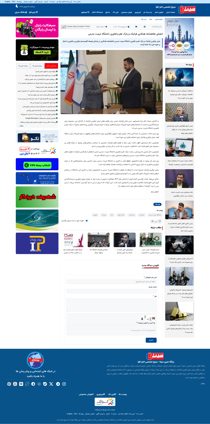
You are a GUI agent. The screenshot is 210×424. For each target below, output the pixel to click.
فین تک (115, 12)
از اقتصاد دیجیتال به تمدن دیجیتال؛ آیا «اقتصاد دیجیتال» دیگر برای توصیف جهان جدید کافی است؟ (180, 95)
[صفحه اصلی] (187, 9)
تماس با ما (77, 1)
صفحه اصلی (170, 12)
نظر (155, 296)
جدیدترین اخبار (51, 66)
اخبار (150, 19)
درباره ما (52, 1)
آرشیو (46, 1)
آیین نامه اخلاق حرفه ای (64, 1)
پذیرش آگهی (38, 1)
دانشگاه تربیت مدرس (155, 215)
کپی (63, 26)
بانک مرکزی (121, 215)
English (7, 1)
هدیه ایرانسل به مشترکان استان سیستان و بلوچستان (39, 106)
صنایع (107, 12)
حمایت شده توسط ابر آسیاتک (105, 409)
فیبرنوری (138, 12)
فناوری (95, 215)
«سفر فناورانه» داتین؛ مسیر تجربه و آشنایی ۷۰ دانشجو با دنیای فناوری (151, 252)
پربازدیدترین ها (37, 66)
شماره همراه (153, 287)
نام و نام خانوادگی (151, 277)
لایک (155, 221)
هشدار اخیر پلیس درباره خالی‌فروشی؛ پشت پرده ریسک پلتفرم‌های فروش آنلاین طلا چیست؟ (179, 329)
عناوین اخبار (159, 12)
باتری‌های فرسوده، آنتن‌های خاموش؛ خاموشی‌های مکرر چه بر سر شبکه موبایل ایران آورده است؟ (180, 294)
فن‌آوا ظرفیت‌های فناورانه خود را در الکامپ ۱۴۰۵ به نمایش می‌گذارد (72, 252)
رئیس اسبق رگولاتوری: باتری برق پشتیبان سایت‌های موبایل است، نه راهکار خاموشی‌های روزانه (180, 130)
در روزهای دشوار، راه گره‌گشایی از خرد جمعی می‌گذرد (40, 79)
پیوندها (19, 1)
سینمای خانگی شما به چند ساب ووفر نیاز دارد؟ (42, 95)
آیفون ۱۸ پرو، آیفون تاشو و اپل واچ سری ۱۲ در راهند (40, 75)
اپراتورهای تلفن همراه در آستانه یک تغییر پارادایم (41, 110)
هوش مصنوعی (126, 12)
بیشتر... (202, 383)
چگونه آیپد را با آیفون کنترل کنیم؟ (45, 71)
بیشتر (21, 126)
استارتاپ (141, 215)
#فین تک (112, 394)
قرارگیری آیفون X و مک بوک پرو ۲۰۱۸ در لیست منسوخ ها (38, 114)
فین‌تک (104, 215)
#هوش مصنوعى (86, 394)
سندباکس (132, 215)
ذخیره (151, 340)
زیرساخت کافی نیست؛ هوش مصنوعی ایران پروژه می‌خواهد (38, 122)
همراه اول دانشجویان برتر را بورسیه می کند (43, 103)
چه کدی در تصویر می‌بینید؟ (146, 323)
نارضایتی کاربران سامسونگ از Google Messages (41, 118)
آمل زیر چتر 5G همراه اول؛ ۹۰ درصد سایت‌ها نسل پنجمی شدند (37, 99)
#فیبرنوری (100, 394)
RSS (13, 1)
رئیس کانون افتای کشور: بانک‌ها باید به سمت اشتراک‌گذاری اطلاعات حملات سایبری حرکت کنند (180, 227)
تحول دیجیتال (28, 1)
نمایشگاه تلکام (97, 12)
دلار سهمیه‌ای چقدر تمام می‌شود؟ (46, 87)
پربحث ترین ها (23, 66)
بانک (111, 215)
